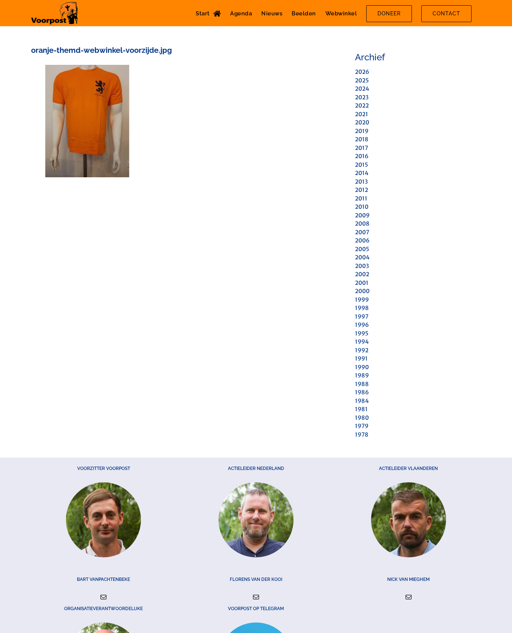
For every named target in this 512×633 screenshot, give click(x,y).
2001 (361, 282)
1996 (362, 324)
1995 (361, 333)
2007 (362, 232)
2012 (361, 189)
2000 (362, 291)
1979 (361, 425)
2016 (361, 156)
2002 (362, 274)
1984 (362, 400)
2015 (361, 164)
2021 (361, 114)
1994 (362, 341)
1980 (362, 417)
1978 (361, 434)
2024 (362, 88)
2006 (362, 240)
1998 (362, 307)
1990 (362, 367)
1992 (361, 350)
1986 (362, 392)
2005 (362, 249)
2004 (362, 257)
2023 (361, 97)
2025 (362, 80)
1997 (361, 316)
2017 (361, 147)
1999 (362, 299)
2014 (361, 173)
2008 (362, 223)
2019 (361, 131)
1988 (362, 384)
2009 (362, 215)
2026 (362, 71)
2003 (362, 265)
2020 (362, 122)
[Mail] (103, 597)
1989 (362, 375)
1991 (361, 358)
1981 (361, 409)
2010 (361, 206)
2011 (361, 198)
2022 (362, 105)
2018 (361, 139)
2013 (361, 181)
